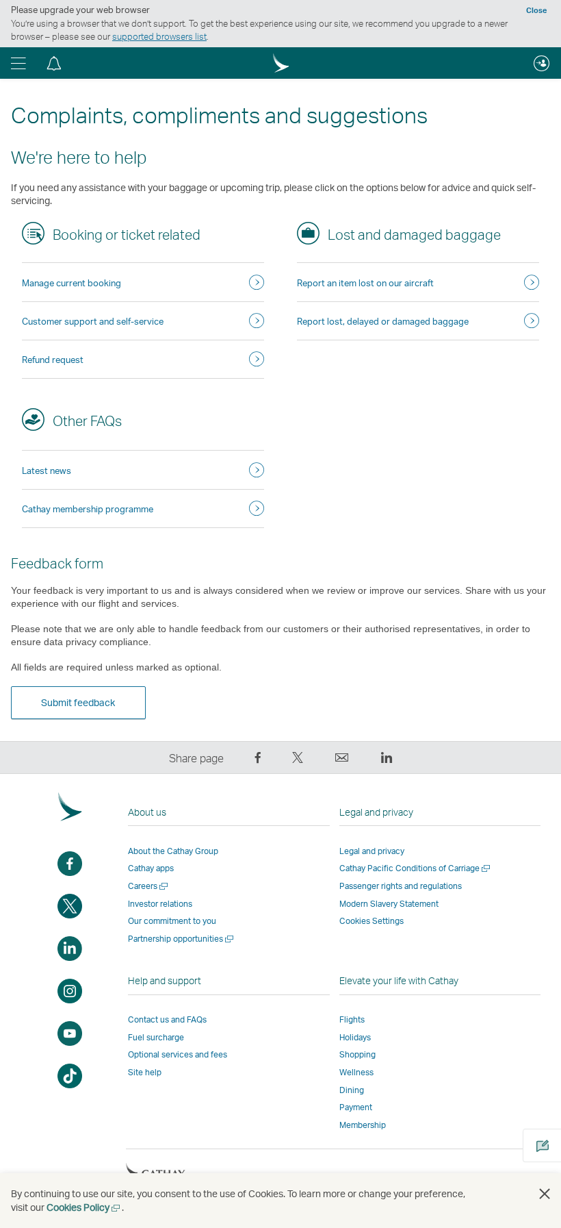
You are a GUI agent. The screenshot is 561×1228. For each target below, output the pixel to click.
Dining (351, 1090)
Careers (149, 886)
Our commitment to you (172, 921)
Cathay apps (151, 868)
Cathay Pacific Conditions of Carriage (415, 868)
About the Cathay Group (173, 851)
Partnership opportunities (181, 938)
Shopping (357, 1054)
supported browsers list (159, 36)
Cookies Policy (84, 1207)
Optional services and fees (177, 1054)
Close (536, 10)
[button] (18, 63)
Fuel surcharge (156, 1037)
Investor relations (160, 904)
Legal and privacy (371, 851)
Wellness (356, 1072)
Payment (355, 1107)
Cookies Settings (371, 921)
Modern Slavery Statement (389, 904)
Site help (144, 1072)
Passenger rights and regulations (400, 886)
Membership (362, 1125)
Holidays (355, 1037)
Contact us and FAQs (167, 1019)
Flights (352, 1019)
